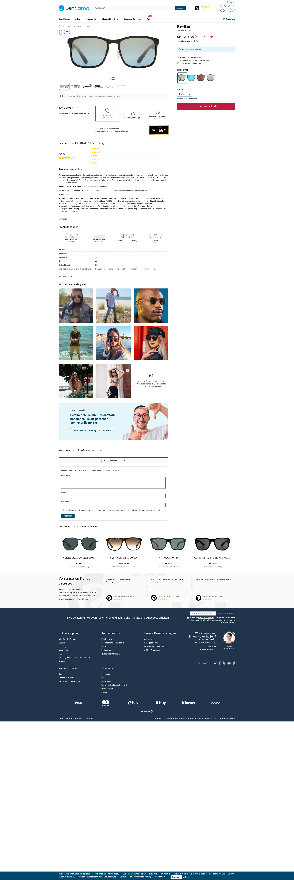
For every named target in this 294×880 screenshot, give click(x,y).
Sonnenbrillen (68, 26)
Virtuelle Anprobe (67, 32)
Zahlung (62, 643)
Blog (60, 674)
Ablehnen (186, 877)
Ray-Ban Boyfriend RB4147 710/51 (124, 558)
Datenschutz (63, 661)
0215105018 (211, 646)
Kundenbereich (107, 639)
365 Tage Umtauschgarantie (112, 643)
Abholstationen (65, 650)
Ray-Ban (86, 26)
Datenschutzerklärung (141, 877)
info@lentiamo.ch (209, 649)
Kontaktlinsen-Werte (66, 677)
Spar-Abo (148, 639)
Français (232, 2)
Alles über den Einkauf (67, 639)
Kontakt (104, 692)
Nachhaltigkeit (107, 688)
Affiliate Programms (152, 650)
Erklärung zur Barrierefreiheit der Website (74, 657)
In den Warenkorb (206, 106)
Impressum (105, 674)
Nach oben (78, 718)
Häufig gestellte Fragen (110, 654)
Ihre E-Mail (65, 501)
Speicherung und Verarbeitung (92, 510)
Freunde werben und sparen (155, 646)
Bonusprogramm (151, 643)
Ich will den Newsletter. (226, 613)
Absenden (68, 516)
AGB (60, 654)
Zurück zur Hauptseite (66, 718)
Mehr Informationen (161, 877)
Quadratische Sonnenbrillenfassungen (76, 201)
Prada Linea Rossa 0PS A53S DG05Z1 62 (80, 558)
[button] (64, 86)
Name (64, 492)
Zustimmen (176, 877)
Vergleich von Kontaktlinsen (69, 681)
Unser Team (106, 681)
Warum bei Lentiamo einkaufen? (114, 685)
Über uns (104, 677)
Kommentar (66, 475)
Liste (176, 874)
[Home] (59, 26)
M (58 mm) (185, 94)
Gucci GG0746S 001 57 (168, 558)
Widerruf (104, 646)
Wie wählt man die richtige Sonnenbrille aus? (93, 430)
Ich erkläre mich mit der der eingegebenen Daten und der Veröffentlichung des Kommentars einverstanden (112, 510)
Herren (78, 26)
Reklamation (106, 650)
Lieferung (62, 646)
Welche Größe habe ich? (187, 98)
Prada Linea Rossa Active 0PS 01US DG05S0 (212, 558)
